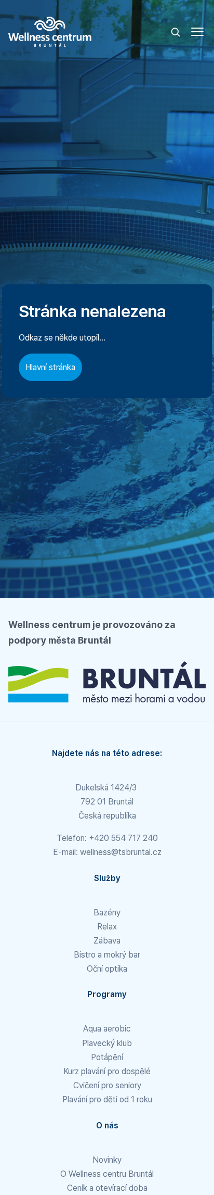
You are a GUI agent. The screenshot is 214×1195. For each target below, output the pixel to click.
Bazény (107, 912)
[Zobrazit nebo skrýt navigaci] (197, 31)
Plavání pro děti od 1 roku (107, 1099)
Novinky (107, 1160)
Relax (107, 927)
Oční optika (107, 969)
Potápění (107, 1057)
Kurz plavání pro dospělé (107, 1071)
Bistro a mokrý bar (107, 955)
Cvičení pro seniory (107, 1085)
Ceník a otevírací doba (107, 1188)
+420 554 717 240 (123, 838)
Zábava (107, 941)
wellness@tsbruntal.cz (121, 852)
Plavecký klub (107, 1043)
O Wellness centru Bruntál (107, 1174)
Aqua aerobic (107, 1029)
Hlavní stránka (50, 367)
